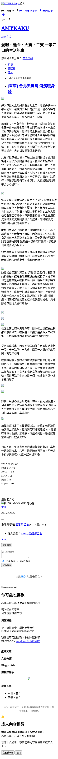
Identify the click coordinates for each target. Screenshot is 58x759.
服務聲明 (35, 710)
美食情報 (28, 58)
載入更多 (7, 545)
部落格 (11, 68)
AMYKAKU (15, 28)
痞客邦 (19, 524)
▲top (4, 539)
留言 (26, 524)
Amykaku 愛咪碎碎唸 (28, 641)
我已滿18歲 (8, 752)
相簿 (10, 64)
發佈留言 (7, 565)
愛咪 (3, 507)
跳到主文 (6, 36)
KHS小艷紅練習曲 (31, 533)
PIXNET (15, 707)
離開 (18, 752)
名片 (10, 72)
